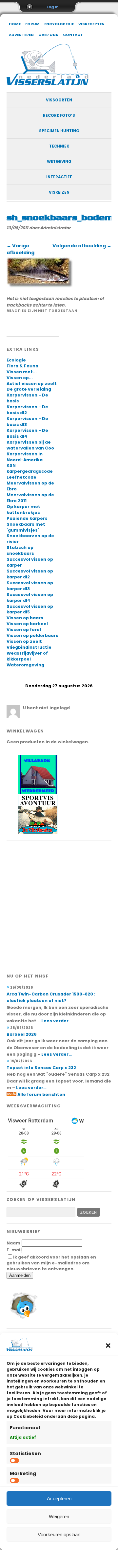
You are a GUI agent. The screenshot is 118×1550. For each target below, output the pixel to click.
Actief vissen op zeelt (32, 383)
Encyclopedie (59, 23)
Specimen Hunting (59, 130)
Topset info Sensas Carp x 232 (41, 1067)
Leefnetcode (21, 477)
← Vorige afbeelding (20, 249)
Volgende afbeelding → (81, 245)
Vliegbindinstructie (29, 647)
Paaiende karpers (27, 518)
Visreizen (59, 192)
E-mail (14, 1250)
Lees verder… (56, 1021)
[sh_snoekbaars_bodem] (40, 286)
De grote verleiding (29, 389)
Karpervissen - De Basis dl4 (27, 433)
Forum (32, 23)
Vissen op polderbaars (32, 635)
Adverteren (21, 34)
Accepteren (59, 1498)
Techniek (59, 146)
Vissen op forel (24, 629)
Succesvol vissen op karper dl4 (30, 597)
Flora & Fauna (22, 366)
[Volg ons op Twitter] (23, 1320)
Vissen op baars (25, 618)
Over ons (48, 34)
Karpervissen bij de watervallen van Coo (30, 445)
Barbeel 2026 (22, 1034)
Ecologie (16, 360)
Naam (13, 1243)
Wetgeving (59, 161)
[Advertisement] (59, 904)
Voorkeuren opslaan (59, 1534)
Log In (53, 6)
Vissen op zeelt (24, 641)
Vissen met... (22, 372)
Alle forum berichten (41, 1094)
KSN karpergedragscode (30, 468)
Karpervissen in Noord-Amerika (25, 457)
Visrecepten (91, 23)
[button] (108, 1345)
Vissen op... (20, 377)
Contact (73, 34)
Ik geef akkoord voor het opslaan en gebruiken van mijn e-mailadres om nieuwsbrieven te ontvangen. (51, 1263)
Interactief (59, 177)
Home (15, 23)
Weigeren (59, 1516)
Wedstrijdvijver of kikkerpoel (27, 656)
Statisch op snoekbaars (20, 550)
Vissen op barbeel (27, 623)
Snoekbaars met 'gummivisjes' (26, 527)
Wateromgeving (25, 665)
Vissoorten (59, 100)
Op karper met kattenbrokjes (23, 509)
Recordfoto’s (59, 115)
